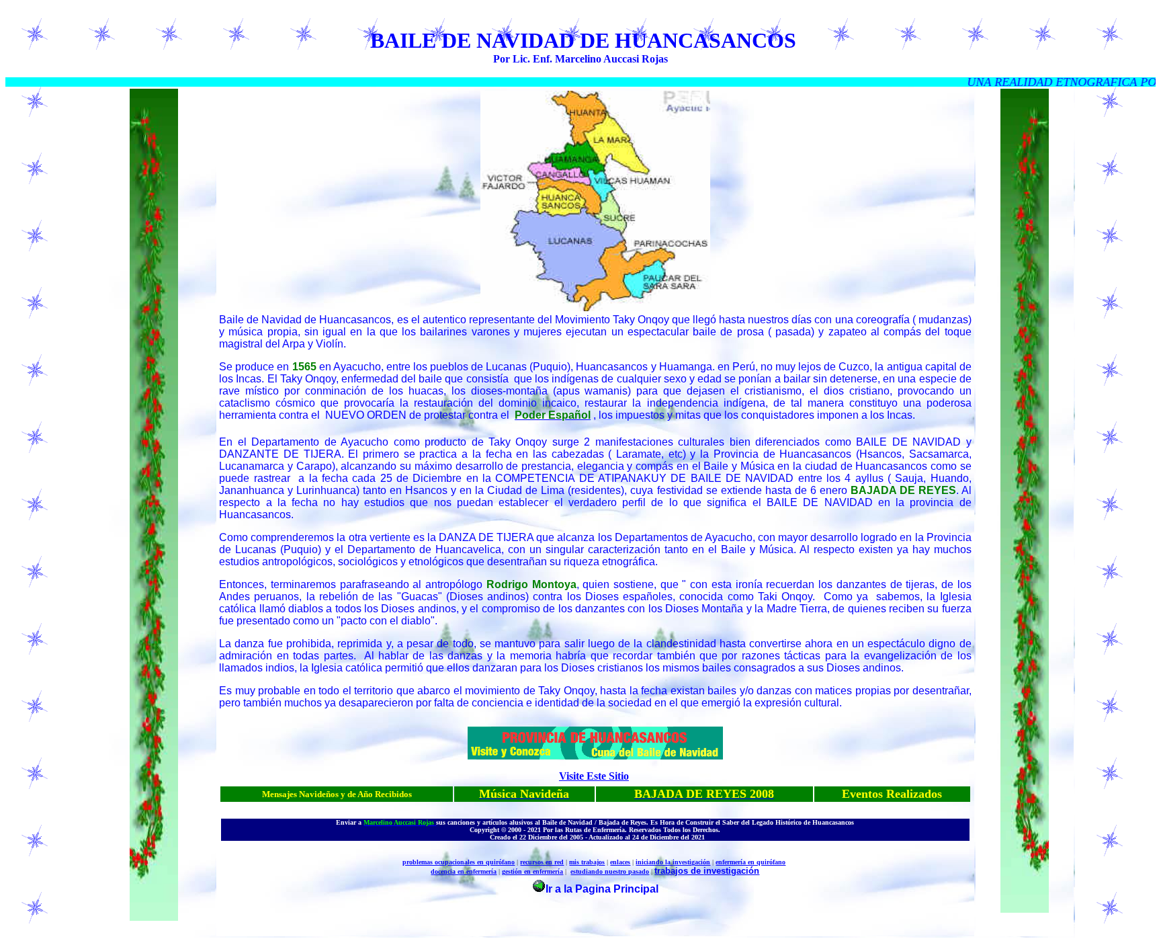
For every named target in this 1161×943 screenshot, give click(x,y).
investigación (691, 862)
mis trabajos (587, 862)
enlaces (620, 862)
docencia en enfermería (464, 871)
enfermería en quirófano (750, 862)
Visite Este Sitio (594, 776)
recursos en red (542, 862)
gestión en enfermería (532, 871)
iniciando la (654, 862)
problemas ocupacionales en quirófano (458, 862)
